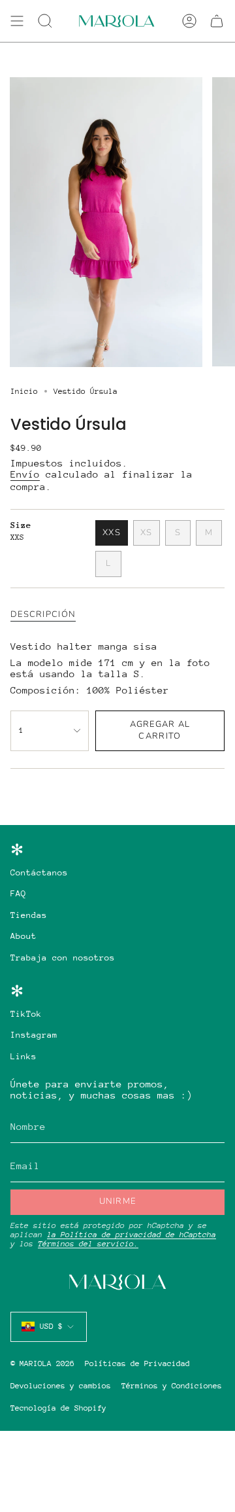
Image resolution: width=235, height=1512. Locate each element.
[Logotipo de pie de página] (117, 1282)
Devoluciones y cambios (60, 1385)
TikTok (26, 1014)
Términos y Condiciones (171, 1385)
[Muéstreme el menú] (17, 21)
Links (23, 1056)
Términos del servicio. (88, 1243)
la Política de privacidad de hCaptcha (131, 1234)
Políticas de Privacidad (137, 1363)
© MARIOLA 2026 (42, 1363)
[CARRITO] (216, 21)
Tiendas (28, 915)
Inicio (24, 391)
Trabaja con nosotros (62, 957)
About (23, 936)
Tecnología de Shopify (58, 1408)
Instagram (33, 1035)
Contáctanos (39, 872)
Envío (25, 474)
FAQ (18, 893)
